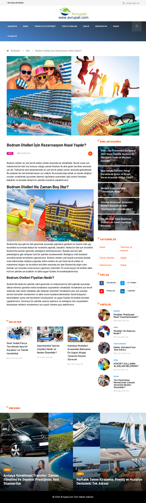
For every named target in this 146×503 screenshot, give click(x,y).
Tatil (28, 50)
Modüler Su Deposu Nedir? (124, 332)
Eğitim (116, 376)
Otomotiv (12, 36)
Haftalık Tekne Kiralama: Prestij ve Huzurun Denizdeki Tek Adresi (109, 481)
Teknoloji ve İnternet (45, 26)
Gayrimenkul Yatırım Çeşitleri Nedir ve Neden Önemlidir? (48, 349)
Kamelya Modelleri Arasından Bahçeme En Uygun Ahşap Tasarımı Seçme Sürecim (79, 352)
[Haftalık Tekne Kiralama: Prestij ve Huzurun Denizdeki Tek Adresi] (109, 452)
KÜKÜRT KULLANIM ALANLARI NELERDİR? (126, 365)
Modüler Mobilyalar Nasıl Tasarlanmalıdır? (126, 315)
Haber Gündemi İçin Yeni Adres (125, 348)
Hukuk (116, 26)
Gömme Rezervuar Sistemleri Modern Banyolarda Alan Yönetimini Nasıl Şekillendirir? (61, 3)
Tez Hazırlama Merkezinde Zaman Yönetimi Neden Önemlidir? (124, 383)
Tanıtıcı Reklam (69, 26)
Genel (26, 26)
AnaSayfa (12, 26)
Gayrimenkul (45, 338)
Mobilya (117, 311)
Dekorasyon (101, 26)
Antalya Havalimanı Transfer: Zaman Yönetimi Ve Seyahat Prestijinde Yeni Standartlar (31, 479)
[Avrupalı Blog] (73, 13)
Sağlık (86, 26)
